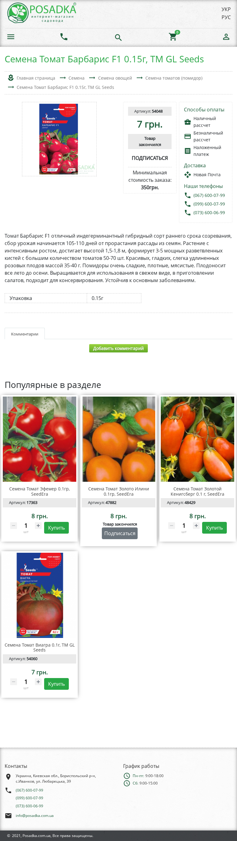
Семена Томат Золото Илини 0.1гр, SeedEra (118, 491)
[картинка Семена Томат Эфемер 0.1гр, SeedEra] (39, 439)
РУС (226, 17)
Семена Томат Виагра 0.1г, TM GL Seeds (40, 647)
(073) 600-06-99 (209, 212)
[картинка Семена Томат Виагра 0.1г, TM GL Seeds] (39, 595)
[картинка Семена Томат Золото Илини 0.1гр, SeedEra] (118, 439)
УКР (226, 9)
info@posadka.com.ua (35, 815)
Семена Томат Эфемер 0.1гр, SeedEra (39, 491)
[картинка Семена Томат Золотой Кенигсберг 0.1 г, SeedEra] (197, 439)
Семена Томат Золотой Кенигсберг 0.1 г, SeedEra (197, 491)
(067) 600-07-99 (209, 195)
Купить (56, 527)
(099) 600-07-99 (209, 204)
